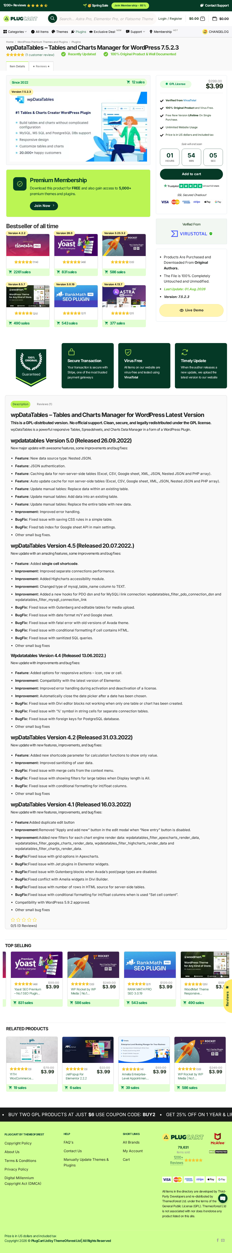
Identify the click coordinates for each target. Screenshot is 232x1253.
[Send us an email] (223, 1240)
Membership (163, 32)
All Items (42, 32)
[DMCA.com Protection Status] (218, 1151)
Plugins (81, 32)
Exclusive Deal (104, 32)
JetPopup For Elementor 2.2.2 (76, 1076)
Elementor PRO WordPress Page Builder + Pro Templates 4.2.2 (160, 991)
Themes (62, 32)
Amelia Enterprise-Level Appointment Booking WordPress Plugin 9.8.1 (135, 1076)
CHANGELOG (219, 32)
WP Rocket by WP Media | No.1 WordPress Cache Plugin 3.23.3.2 (190, 1076)
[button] (197, 18)
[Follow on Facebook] (218, 1240)
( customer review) (39, 55)
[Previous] (5, 983)
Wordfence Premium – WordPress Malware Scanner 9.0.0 (49, 991)
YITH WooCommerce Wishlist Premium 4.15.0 (21, 1076)
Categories (16, 32)
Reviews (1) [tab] (44, 404)
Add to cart (191, 174)
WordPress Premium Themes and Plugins (42, 42)
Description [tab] (20, 404)
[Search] (52, 18)
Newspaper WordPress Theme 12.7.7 (104, 991)
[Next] (225, 1068)
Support (136, 32)
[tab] (17, 66)
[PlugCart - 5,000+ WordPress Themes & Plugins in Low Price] (20, 18)
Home (10, 42)
